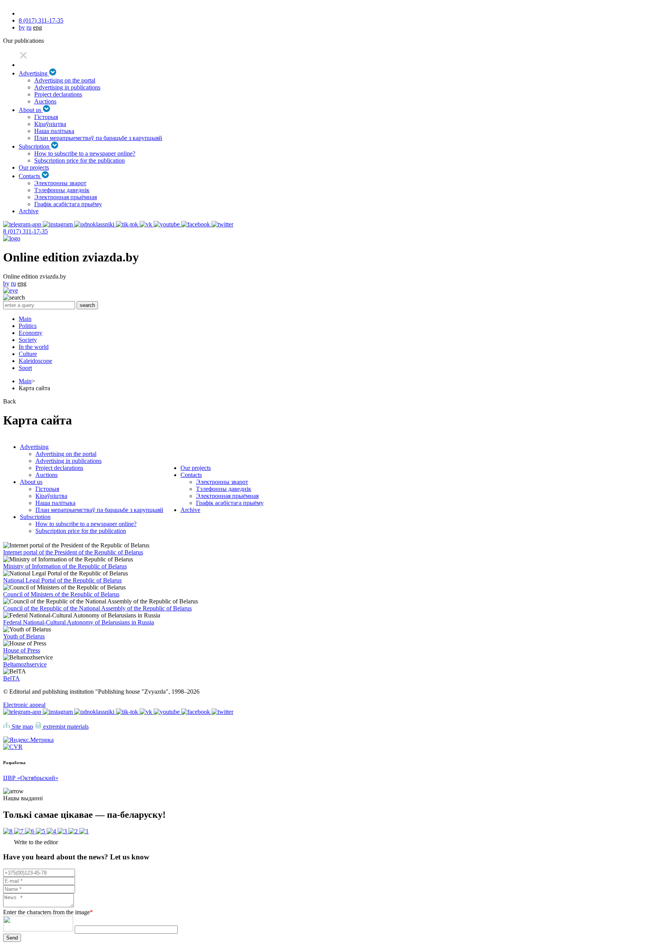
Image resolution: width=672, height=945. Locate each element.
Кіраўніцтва (50, 124)
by (22, 27)
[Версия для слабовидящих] (10, 290)
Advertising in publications (67, 87)
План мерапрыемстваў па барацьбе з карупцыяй (98, 138)
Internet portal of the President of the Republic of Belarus (73, 552)
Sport (25, 368)
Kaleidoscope (35, 361)
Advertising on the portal (64, 80)
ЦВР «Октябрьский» (30, 778)
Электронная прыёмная (65, 197)
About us (31, 110)
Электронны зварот (60, 183)
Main (25, 319)
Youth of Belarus (24, 636)
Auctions (45, 101)
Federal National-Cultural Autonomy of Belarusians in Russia (78, 622)
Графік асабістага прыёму (68, 204)
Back (9, 401)
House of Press (21, 650)
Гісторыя (46, 117)
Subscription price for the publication (79, 160)
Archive (28, 211)
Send (12, 938)
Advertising (34, 73)
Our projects (34, 167)
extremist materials (65, 726)
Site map (21, 726)
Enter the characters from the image (48, 912)
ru (29, 27)
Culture (28, 354)
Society (28, 340)
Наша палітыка (54, 131)
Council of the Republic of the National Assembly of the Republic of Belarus (97, 608)
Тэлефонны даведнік (61, 190)
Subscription (35, 146)
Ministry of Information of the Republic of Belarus (65, 566)
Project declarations (58, 94)
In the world (34, 347)
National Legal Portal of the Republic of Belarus (62, 580)
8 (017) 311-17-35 (41, 20)
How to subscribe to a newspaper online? (84, 153)
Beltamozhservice (25, 664)
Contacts (30, 176)
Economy (30, 333)
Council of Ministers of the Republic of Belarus (61, 594)
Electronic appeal (24, 704)
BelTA (11, 678)
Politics (28, 326)
